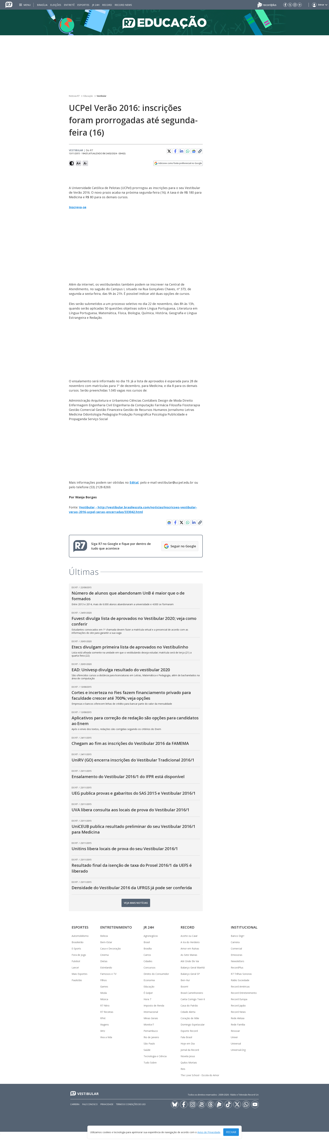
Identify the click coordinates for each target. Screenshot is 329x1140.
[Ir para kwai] (201, 1104)
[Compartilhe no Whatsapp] (188, 151)
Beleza (104, 935)
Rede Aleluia (237, 1018)
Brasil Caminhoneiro (192, 992)
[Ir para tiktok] (228, 1104)
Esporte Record (189, 1030)
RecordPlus (237, 967)
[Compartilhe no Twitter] (169, 151)
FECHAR (231, 1132)
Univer (234, 1037)
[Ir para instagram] (295, 5)
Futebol (76, 961)
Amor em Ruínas (190, 948)
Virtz (102, 1030)
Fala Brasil (186, 1037)
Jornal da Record (190, 1049)
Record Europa (239, 999)
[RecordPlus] (267, 4)
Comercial (236, 948)
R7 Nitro (104, 1005)
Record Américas (240, 986)
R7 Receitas (106, 1011)
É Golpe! (148, 992)
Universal (236, 1043)
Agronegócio (151, 935)
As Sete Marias (189, 954)
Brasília (42, 5)
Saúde (147, 1049)
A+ (78, 163)
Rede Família (238, 1024)
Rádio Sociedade (240, 980)
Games (104, 986)
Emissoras (236, 954)
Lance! (75, 967)
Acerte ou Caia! (189, 935)
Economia (149, 980)
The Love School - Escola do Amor (200, 1075)
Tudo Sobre (150, 1062)
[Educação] (164, 22)
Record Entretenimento (244, 992)
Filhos (103, 980)
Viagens (104, 1024)
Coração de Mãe (190, 1018)
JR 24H (95, 5)
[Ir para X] (290, 5)
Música (104, 999)
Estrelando (106, 967)
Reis (183, 1068)
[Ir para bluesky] (175, 1104)
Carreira (235, 942)
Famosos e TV (108, 973)
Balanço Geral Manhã (193, 967)
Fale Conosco (90, 1104)
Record (107, 5)
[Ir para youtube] (255, 1104)
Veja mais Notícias (136, 902)
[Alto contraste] (71, 163)
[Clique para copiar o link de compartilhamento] (200, 151)
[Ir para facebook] (285, 5)
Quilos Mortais (189, 1062)
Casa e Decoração (110, 948)
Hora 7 (147, 999)
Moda (103, 992)
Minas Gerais (151, 1018)
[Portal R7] (8, 4)
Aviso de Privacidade (208, 1132)
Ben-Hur (185, 980)
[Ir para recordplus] (219, 1104)
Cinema (104, 954)
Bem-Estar (106, 942)
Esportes (83, 5)
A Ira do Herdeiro (190, 942)
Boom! (184, 986)
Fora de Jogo (79, 954)
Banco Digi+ (238, 935)
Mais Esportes (79, 973)
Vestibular (101, 96)
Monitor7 (149, 1024)
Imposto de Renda (154, 1005)
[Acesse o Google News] (194, 151)
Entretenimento (116, 927)
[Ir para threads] (210, 1104)
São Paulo (149, 1043)
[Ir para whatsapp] (246, 1104)
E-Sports (76, 948)
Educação (88, 96)
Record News (123, 5)
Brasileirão (77, 942)
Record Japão (238, 1005)
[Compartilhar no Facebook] (175, 151)
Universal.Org (238, 1049)
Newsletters (237, 961)
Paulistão (77, 980)
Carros (147, 954)
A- (85, 163)
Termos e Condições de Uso (131, 1104)
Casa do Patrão (189, 1005)
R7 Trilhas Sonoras (241, 973)
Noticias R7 (74, 96)
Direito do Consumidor (156, 973)
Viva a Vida (106, 1037)
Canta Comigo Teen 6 (193, 999)
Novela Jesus (188, 1056)
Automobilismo (80, 935)
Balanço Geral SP (190, 973)
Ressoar (235, 1030)
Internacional (151, 1011)
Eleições (55, 5)
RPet (103, 1018)
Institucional (244, 927)
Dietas (103, 961)
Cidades (148, 961)
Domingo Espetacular (193, 1024)
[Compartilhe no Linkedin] (181, 151)
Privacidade (106, 1104)
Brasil (147, 942)
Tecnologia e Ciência (155, 1056)
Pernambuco (151, 1030)
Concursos (149, 967)
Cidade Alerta (188, 1011)
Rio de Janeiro (151, 1037)
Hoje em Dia (188, 1043)
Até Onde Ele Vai (190, 961)
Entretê (69, 5)
